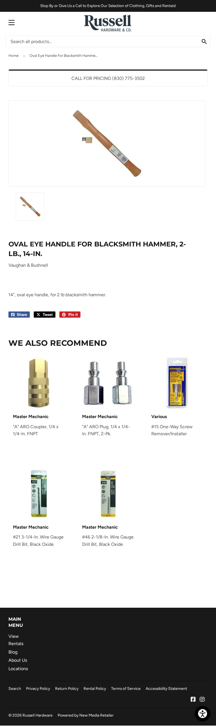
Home (13, 55)
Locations (18, 668)
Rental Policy (95, 688)
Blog (12, 652)
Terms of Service (126, 688)
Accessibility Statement (166, 688)
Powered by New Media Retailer (86, 715)
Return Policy (66, 688)
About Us (17, 660)
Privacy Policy (38, 688)
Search (14, 688)
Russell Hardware (37, 715)
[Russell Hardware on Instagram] (202, 700)
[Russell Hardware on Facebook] (193, 700)
